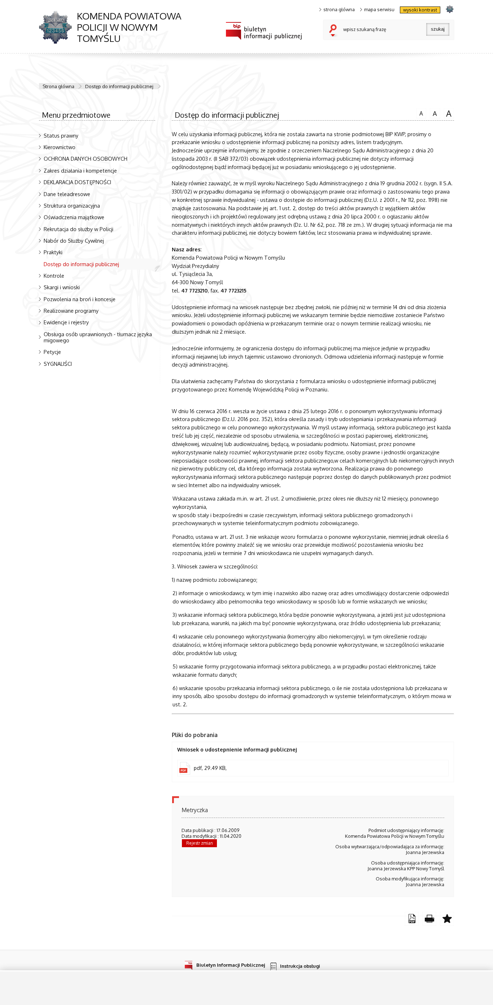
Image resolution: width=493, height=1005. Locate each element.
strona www (449, 8)
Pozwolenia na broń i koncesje (79, 299)
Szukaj (334, 31)
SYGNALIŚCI (58, 363)
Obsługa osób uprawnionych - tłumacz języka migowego (98, 337)
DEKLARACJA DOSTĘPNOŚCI (77, 182)
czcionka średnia (433, 112)
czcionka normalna (419, 112)
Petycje (52, 351)
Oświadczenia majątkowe (74, 217)
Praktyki (53, 252)
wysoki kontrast (420, 10)
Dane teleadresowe (67, 194)
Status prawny (61, 135)
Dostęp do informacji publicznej (119, 86)
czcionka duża (448, 113)
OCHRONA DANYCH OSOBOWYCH (85, 158)
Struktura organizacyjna (72, 205)
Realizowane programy (71, 310)
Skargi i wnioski (62, 287)
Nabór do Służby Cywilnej (74, 240)
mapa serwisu (379, 9)
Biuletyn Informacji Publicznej (230, 964)
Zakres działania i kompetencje (80, 170)
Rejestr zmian (199, 843)
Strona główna (58, 86)
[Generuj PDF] (412, 919)
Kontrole (54, 275)
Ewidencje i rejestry (66, 322)
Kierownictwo (59, 147)
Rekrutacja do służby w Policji (78, 229)
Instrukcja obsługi (300, 966)
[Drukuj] (429, 919)
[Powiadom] (447, 919)
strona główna (339, 9)
